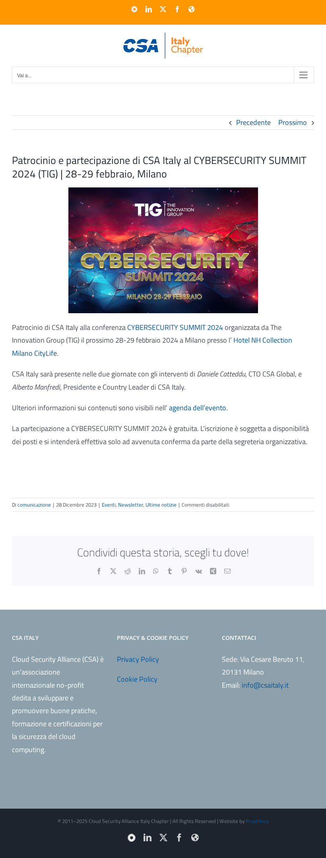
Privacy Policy (138, 659)
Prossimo (292, 122)
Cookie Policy (137, 679)
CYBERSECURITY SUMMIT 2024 (175, 327)
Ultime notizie (161, 505)
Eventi (109, 505)
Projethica (257, 821)
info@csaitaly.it (265, 685)
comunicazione (34, 505)
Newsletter (130, 505)
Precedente (253, 122)
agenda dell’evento (197, 407)
